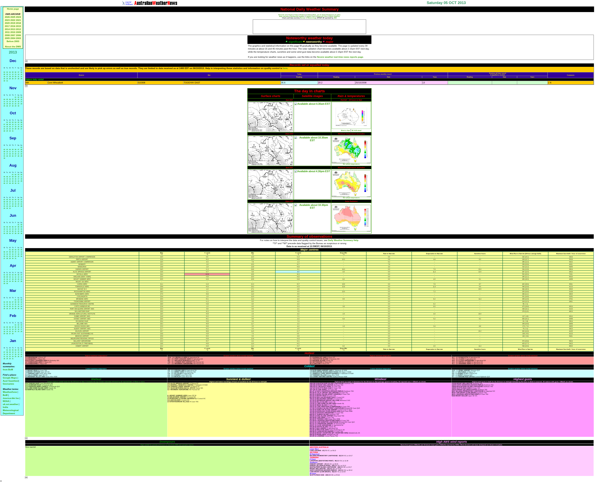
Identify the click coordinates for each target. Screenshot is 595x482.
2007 (12, 35)
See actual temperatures (351, 164)
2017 (7, 26)
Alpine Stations (334, 16)
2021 (18, 20)
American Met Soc (11, 398)
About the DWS (13, 46)
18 (10, 76)
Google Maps (10, 378)
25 (10, 79)
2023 (7, 20)
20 (15, 76)
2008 (7, 35)
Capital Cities (310, 16)
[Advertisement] (309, 27)
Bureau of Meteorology (308, 18)
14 (18, 74)
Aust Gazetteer (10, 381)
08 (21, 72)
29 (21, 79)
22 (21, 76)
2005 (7, 38)
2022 (12, 20)
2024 (18, 17)
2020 (7, 23)
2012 (18, 29)
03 (7, 72)
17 (7, 76)
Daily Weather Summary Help (343, 240)
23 (4, 79)
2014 (7, 29)
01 (21, 70)
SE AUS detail (356, 130)
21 (18, 76)
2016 (12, 26)
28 (18, 79)
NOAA (6, 401)
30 (4, 81)
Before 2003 (13, 41)
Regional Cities (322, 16)
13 (15, 74)
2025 (12, 17)
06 (15, 72)
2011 (7, 32)
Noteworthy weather (297, 16)
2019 (12, 23)
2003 (18, 38)
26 (12, 79)
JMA (335, 18)
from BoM (8, 369)
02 (4, 72)
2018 (18, 23)
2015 (18, 26)
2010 (12, 32)
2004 (13, 38)
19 (12, 76)
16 (4, 76)
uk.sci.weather (10, 404)
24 (7, 79)
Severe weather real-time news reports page (340, 57)
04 (10, 72)
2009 (18, 32)
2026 (7, 17)
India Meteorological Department (11, 410)
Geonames (8, 384)
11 (10, 74)
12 (12, 74)
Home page (13, 9)
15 (21, 74)
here (285, 68)
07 (18, 72)
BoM (5, 395)
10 (7, 74)
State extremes (284, 16)
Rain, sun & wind (319, 15)
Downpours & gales (333, 15)
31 (7, 81)
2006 (18, 35)
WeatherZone (10, 392)
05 (12, 72)
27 (15, 79)
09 (4, 74)
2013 (12, 29)
